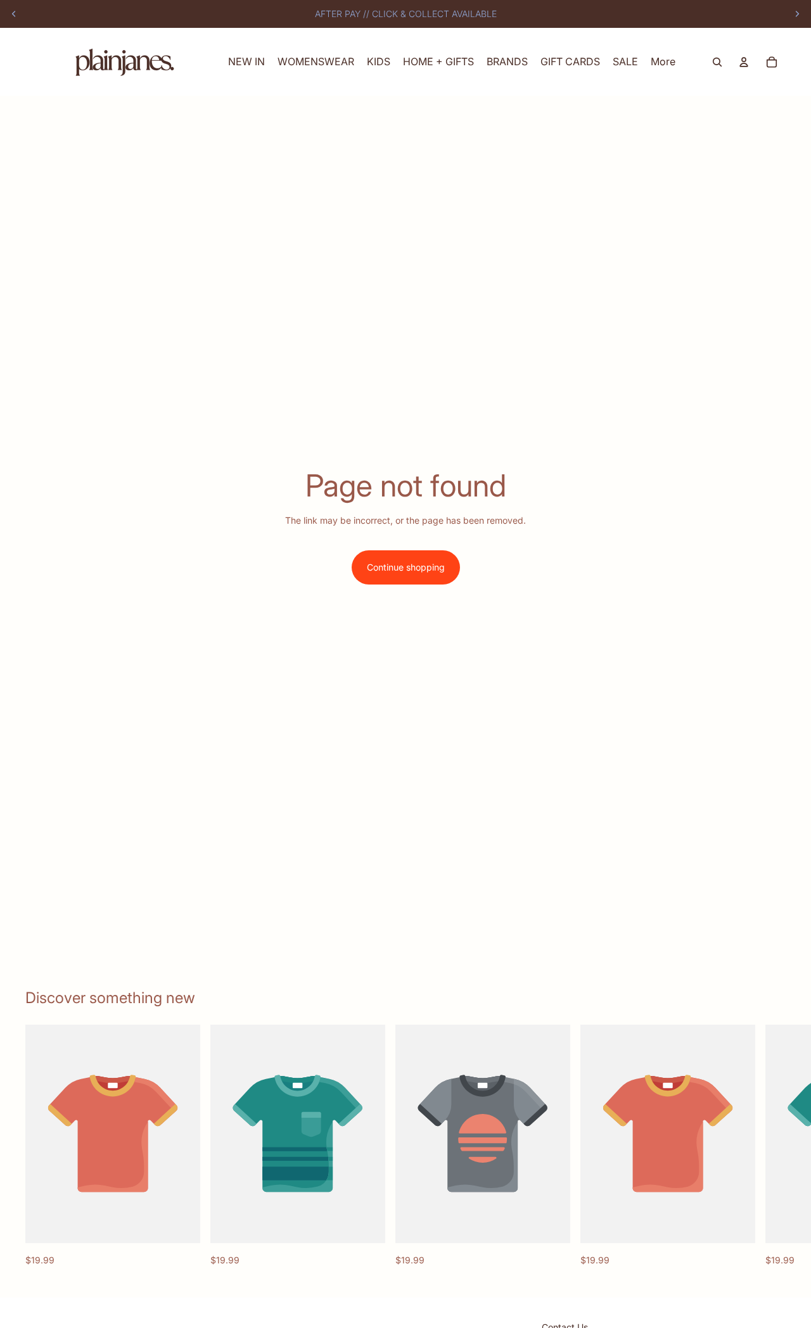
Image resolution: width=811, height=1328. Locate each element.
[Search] (717, 62)
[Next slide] (797, 14)
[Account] (744, 62)
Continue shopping (406, 567)
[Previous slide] (14, 14)
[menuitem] (663, 62)
